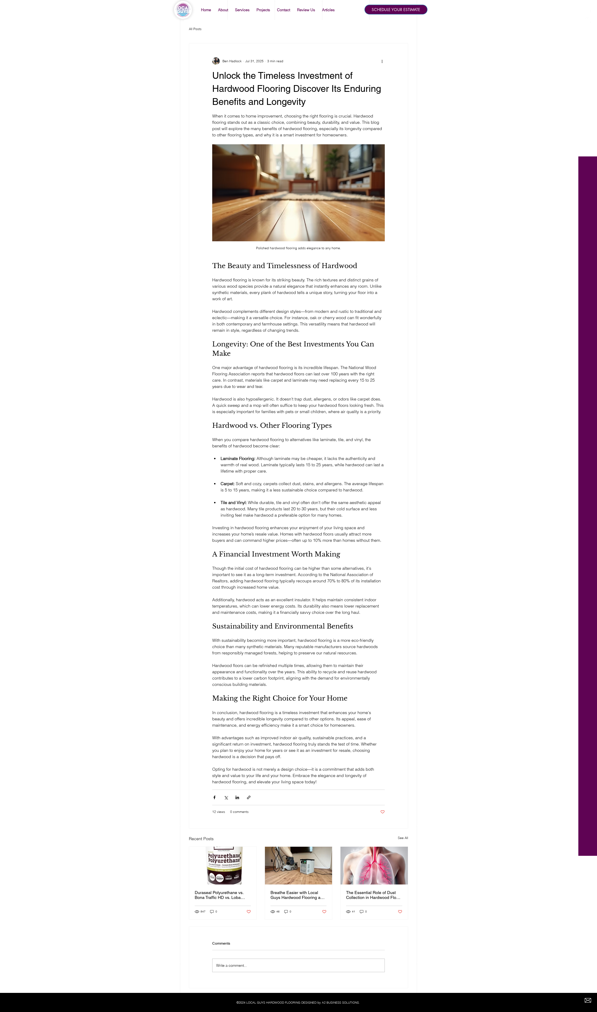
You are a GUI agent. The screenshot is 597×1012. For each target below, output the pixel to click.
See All (403, 838)
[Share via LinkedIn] (237, 797)
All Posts (195, 29)
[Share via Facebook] (214, 797)
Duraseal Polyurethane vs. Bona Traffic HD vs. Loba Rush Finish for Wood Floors (221, 895)
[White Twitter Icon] (588, 20)
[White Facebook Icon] (588, 12)
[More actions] (382, 61)
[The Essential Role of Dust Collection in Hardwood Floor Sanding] (374, 865)
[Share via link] (248, 797)
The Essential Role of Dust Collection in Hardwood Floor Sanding (373, 895)
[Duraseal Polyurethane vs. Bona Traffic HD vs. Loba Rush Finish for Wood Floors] (223, 865)
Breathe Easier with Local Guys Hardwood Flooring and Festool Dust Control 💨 (298, 895)
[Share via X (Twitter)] (226, 797)
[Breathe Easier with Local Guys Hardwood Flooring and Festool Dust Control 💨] (298, 865)
